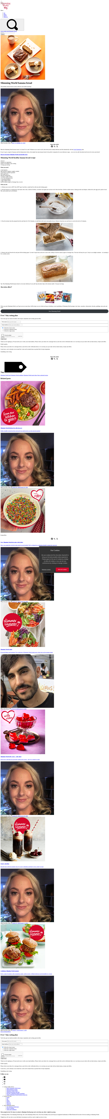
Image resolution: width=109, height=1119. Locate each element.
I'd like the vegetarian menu (10, 1048)
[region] (55, 559)
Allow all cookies (62, 569)
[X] (57, 146)
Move (5, 14)
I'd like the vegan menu (9, 1050)
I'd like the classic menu (9, 1047)
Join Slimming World (54, 311)
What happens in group (12, 1089)
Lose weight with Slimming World (9, 31)
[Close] (69, 548)
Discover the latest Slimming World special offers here (14, 154)
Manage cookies (46, 569)
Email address (5, 324)
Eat (4, 13)
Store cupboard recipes (42, 375)
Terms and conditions (12, 1109)
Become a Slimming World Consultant (16, 1093)
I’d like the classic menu (9, 328)
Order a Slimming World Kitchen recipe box (17, 1094)
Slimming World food (6, 375)
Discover (6, 17)
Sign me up (3, 339)
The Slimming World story (13, 1106)
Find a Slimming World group (14, 1088)
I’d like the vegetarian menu (10, 329)
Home (8, 1097)
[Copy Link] (54, 146)
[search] (12, 25)
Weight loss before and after (13, 1092)
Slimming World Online (12, 1090)
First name (4, 321)
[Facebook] (52, 146)
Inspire (5, 15)
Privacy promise (10, 1108)
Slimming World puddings (17, 375)
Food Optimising (77, 149)
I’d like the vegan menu (9, 330)
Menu (2, 10)
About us (9, 1104)
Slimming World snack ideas (30, 375)
